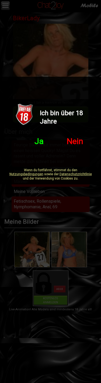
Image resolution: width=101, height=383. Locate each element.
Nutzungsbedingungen (26, 174)
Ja (39, 141)
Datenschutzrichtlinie (76, 174)
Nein (75, 141)
